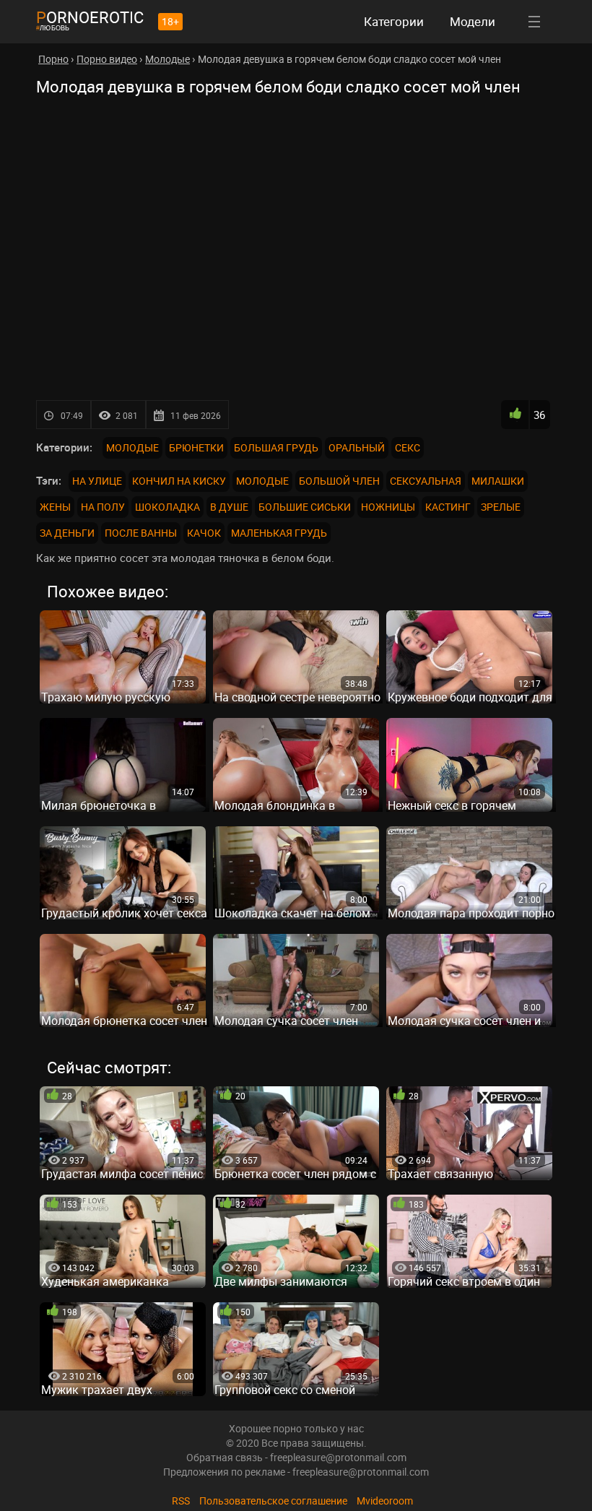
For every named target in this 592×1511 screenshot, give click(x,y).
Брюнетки (196, 447)
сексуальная (425, 481)
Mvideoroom (385, 1500)
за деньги (67, 533)
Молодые (132, 447)
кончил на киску (179, 481)
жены (55, 507)
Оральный (356, 447)
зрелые (501, 507)
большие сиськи (304, 507)
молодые (262, 481)
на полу (103, 507)
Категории (394, 21)
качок (204, 533)
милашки (497, 481)
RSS (181, 1500)
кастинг (448, 507)
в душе (229, 507)
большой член (339, 481)
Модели (472, 21)
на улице (97, 481)
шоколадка (167, 507)
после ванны (141, 533)
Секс (407, 447)
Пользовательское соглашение (273, 1500)
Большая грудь (276, 447)
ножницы (388, 507)
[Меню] (534, 21)
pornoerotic (90, 17)
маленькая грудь (279, 533)
